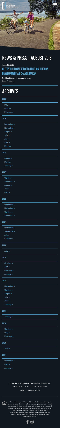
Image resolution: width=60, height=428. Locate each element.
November (8, 128)
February (8, 112)
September (9, 181)
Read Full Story (8, 81)
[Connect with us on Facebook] (27, 422)
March (7, 108)
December (8, 124)
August (7, 131)
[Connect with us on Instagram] (32, 422)
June (6, 139)
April (6, 142)
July (6, 135)
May (6, 105)
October (7, 178)
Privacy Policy (34, 390)
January (7, 166)
